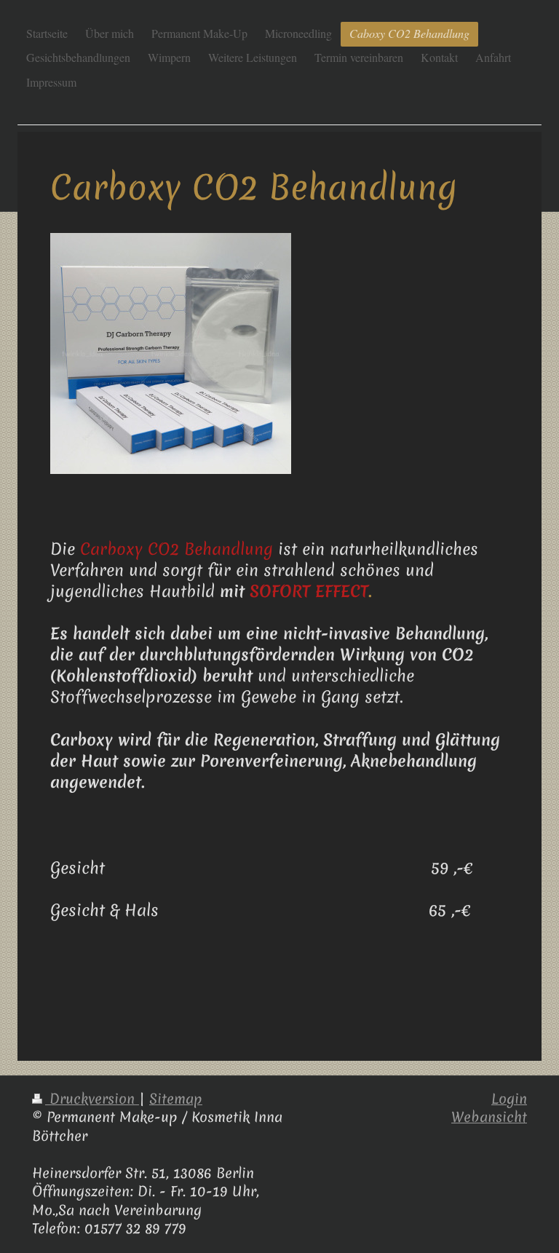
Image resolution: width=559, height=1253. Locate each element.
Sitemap (175, 1098)
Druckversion (92, 1098)
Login (509, 1098)
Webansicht (489, 1116)
